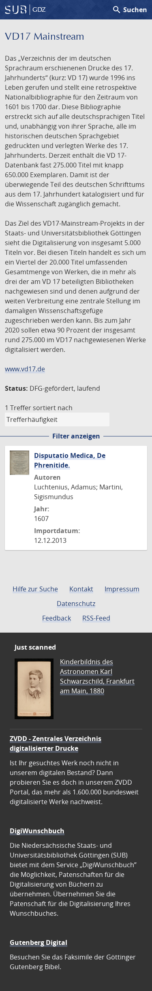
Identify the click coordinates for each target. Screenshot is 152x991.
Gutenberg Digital (38, 942)
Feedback (56, 618)
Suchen (129, 10)
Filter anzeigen (76, 436)
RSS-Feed (96, 618)
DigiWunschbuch (37, 830)
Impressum (122, 588)
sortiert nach (53, 407)
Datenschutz (76, 603)
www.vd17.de (25, 368)
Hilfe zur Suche (35, 588)
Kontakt (81, 588)
